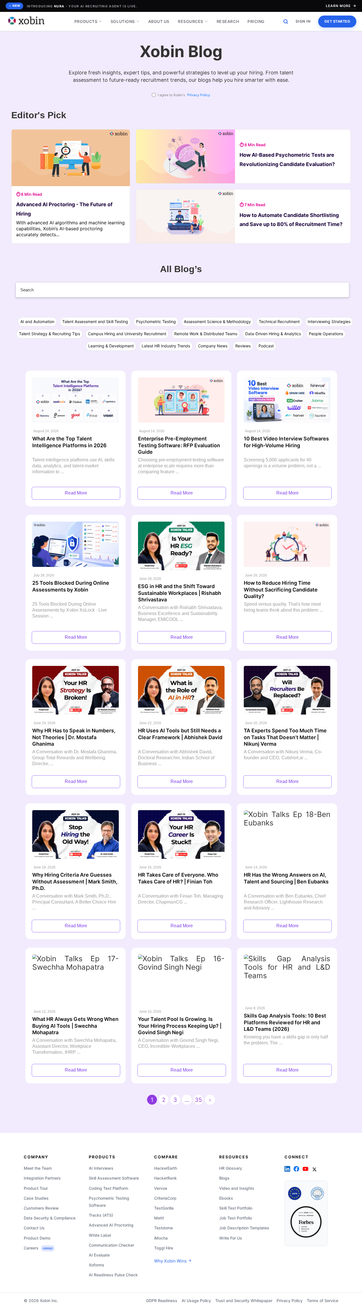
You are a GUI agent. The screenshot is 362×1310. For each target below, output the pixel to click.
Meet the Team (38, 1168)
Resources (190, 21)
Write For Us (230, 1237)
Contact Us (34, 1227)
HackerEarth (165, 1168)
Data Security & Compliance (50, 1218)
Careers (38, 1247)
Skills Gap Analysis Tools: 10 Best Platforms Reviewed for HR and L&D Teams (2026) (285, 1022)
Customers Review (41, 1208)
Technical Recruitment (279, 321)
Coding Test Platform (108, 1188)
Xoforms (96, 1264)
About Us (158, 21)
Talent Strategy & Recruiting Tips (49, 333)
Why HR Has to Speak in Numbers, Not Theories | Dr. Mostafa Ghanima (73, 737)
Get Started (337, 21)
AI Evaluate (99, 1254)
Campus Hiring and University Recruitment (127, 333)
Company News (212, 345)
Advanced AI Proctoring (111, 1225)
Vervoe (160, 1188)
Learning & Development (111, 345)
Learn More (338, 6)
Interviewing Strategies (329, 321)
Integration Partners (42, 1178)
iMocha (161, 1237)
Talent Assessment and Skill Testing (95, 321)
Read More (76, 493)
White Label (100, 1234)
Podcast (266, 345)
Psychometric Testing (156, 321)
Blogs (224, 1178)
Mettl (159, 1218)
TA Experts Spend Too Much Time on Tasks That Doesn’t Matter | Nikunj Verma (285, 737)
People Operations (326, 333)
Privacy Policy (198, 95)
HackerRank (165, 1178)
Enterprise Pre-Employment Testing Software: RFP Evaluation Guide (179, 445)
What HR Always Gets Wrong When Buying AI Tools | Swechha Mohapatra (75, 1025)
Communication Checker (111, 1244)
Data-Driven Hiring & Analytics (273, 333)
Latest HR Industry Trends (166, 345)
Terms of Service (322, 1300)
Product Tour (36, 1188)
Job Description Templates (244, 1227)
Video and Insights (236, 1188)
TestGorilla (164, 1208)
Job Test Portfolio (235, 1218)
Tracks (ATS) (101, 1215)
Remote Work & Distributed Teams (205, 333)
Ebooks (226, 1197)
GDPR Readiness (161, 1300)
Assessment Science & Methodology (217, 321)
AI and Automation (37, 321)
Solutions (123, 21)
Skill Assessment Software (114, 1178)
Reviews (243, 345)
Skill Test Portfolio (235, 1208)
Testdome (163, 1227)
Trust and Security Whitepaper (243, 1300)
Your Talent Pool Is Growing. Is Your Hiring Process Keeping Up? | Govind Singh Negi (179, 1025)
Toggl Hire (163, 1247)
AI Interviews (101, 1168)
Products (85, 21)
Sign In (303, 21)
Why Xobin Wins (171, 1260)
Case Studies (36, 1197)
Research (228, 21)
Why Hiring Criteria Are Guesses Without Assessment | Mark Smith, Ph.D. (74, 881)
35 (198, 1099)
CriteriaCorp (165, 1197)
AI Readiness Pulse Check (113, 1274)
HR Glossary (230, 1168)
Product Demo (37, 1237)
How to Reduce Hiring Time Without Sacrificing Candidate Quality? (281, 589)
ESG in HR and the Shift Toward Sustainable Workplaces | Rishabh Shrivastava (179, 593)
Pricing (256, 21)
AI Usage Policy (196, 1300)
